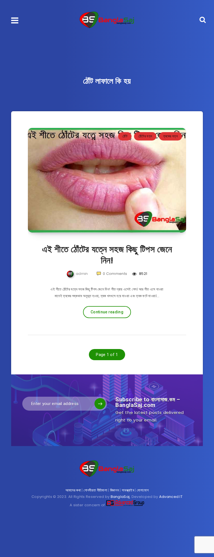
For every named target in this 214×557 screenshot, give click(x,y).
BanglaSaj (120, 496)
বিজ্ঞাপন (114, 490)
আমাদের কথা (73, 490)
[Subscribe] (100, 403)
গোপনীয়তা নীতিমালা (95, 490)
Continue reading (107, 312)
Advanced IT (171, 496)
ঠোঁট (124, 136)
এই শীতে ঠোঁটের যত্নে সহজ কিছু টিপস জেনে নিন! (107, 255)
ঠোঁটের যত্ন (145, 136)
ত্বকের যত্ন (170, 136)
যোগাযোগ (143, 490)
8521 (142, 273)
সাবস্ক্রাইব (128, 490)
